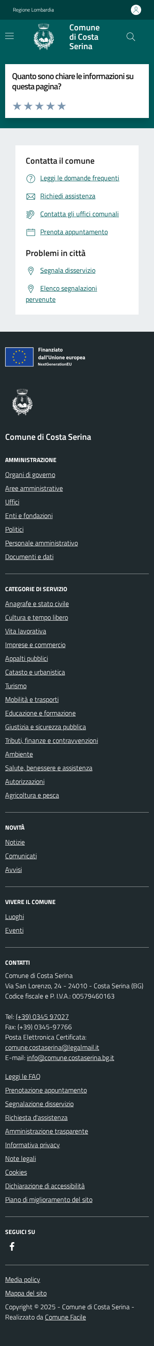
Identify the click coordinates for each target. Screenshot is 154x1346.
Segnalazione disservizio (39, 1104)
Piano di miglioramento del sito (48, 1199)
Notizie (15, 842)
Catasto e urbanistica (35, 672)
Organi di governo (30, 474)
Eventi (14, 930)
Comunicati (21, 856)
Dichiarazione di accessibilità (45, 1186)
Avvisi (13, 869)
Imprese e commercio (35, 644)
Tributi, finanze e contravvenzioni (51, 740)
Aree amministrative (34, 488)
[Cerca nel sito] (131, 37)
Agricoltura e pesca (32, 795)
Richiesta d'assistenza (36, 1117)
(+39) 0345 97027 (42, 1016)
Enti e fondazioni (29, 515)
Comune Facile (65, 1317)
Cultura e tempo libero (36, 617)
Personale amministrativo (41, 543)
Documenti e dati (29, 556)
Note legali (20, 1158)
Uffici (12, 502)
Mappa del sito (26, 1293)
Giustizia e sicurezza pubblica (45, 727)
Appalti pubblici (26, 658)
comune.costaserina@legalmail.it (52, 1047)
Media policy (22, 1279)
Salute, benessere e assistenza (48, 768)
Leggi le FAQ (23, 1076)
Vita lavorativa (25, 631)
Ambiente (19, 754)
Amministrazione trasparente (46, 1131)
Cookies (16, 1172)
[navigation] (9, 36)
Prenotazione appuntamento (46, 1090)
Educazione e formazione (40, 713)
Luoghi (14, 916)
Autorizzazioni (24, 781)
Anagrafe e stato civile (37, 603)
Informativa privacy (32, 1145)
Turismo (16, 685)
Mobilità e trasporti (32, 699)
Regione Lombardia (33, 10)
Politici (14, 529)
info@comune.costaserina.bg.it (70, 1057)
